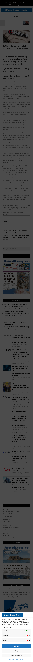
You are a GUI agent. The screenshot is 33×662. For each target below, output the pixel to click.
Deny (16, 651)
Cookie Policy (11, 659)
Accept (16, 646)
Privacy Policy (19, 659)
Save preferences (16, 655)
